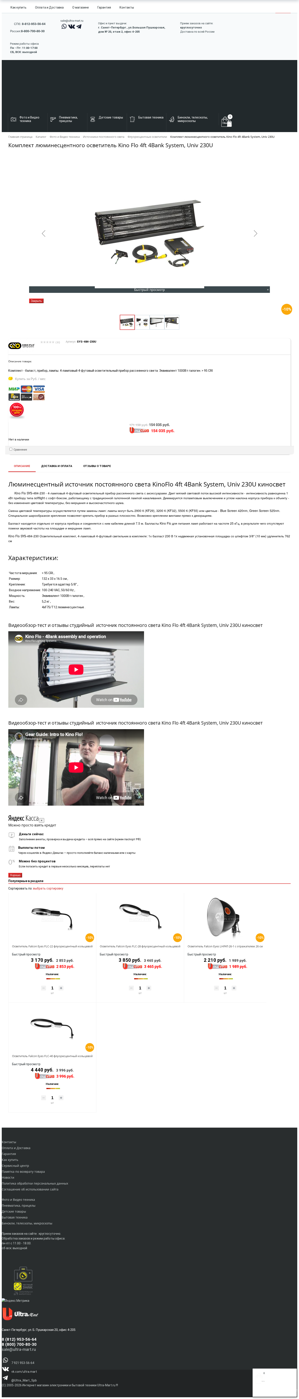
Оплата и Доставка (49, 7)
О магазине (80, 7)
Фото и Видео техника (18, 1199)
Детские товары (14, 1211)
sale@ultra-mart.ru (71, 20)
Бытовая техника (15, 1217)
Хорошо (15, 875)
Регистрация (272, 1392)
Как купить (18, 7)
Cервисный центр (15, 1166)
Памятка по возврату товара (23, 1171)
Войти (259, 1392)
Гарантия (104, 7)
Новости (8, 1177)
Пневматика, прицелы (18, 1205)
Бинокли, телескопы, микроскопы (27, 1223)
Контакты (127, 7)
